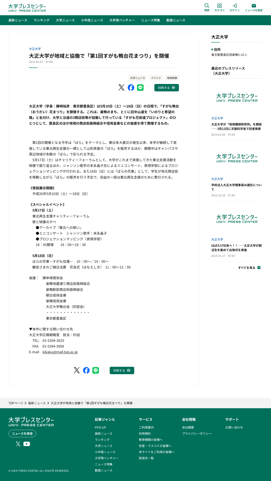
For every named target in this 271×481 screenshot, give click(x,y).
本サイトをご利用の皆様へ (156, 452)
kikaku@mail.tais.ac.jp (60, 351)
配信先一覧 (146, 458)
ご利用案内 (146, 427)
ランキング (102, 439)
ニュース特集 (103, 464)
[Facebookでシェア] (131, 87)
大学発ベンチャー (107, 458)
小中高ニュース (105, 452)
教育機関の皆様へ (151, 439)
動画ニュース (103, 470)
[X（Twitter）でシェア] (121, 87)
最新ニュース (103, 433)
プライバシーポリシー (197, 433)
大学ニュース (137, 78)
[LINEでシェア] (140, 87)
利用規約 (145, 433)
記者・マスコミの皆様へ (155, 446)
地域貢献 (172, 78)
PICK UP (100, 427)
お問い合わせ (234, 427)
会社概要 (188, 427)
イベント (156, 78)
